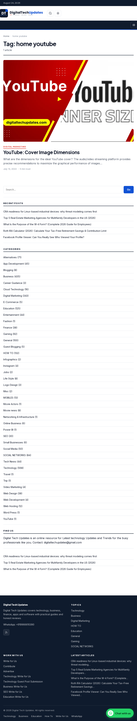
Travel (6, 474)
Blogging (8, 270)
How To (49, 716)
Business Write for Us (15, 686)
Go (128, 189)
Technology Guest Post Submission (23, 681)
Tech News (9, 461)
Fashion (7, 321)
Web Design (10, 493)
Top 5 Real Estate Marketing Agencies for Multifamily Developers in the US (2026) (49, 217)
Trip (5, 480)
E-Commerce (11, 302)
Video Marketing (12, 487)
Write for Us (10, 661)
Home (6, 36)
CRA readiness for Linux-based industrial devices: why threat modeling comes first (50, 211)
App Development (13, 263)
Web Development (14, 499)
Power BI (8, 429)
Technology (10, 467)
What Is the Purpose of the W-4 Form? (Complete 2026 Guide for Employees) (47, 224)
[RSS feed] (6, 632)
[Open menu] (134, 25)
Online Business (12, 423)
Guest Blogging (12, 346)
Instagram (9, 365)
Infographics (10, 359)
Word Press (10, 512)
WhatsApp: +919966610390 (18, 624)
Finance (7, 327)
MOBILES (8, 397)
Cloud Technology (13, 289)
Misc (6, 391)
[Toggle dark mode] (58, 13)
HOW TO (8, 353)
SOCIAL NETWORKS (14, 455)
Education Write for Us (15, 696)
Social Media (10, 448)
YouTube (8, 518)
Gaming (7, 333)
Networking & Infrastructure (18, 416)
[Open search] (50, 13)
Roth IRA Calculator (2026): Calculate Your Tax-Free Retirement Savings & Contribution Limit (54, 230)
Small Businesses (13, 442)
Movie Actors (10, 404)
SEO (5, 436)
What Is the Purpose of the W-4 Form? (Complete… (99, 678)
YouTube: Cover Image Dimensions (41, 152)
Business (8, 276)
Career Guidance (12, 283)
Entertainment (11, 314)
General (7, 340)
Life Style (8, 378)
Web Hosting (10, 506)
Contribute (9, 666)
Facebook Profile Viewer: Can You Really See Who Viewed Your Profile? (43, 237)
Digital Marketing (14, 147)
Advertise (8, 671)
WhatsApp (76, 716)
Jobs (6, 372)
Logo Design (10, 384)
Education (8, 308)
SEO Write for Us (12, 691)
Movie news (10, 410)
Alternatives (10, 257)
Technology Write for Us (17, 676)
